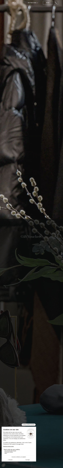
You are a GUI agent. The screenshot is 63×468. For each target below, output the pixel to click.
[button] (14, 3)
